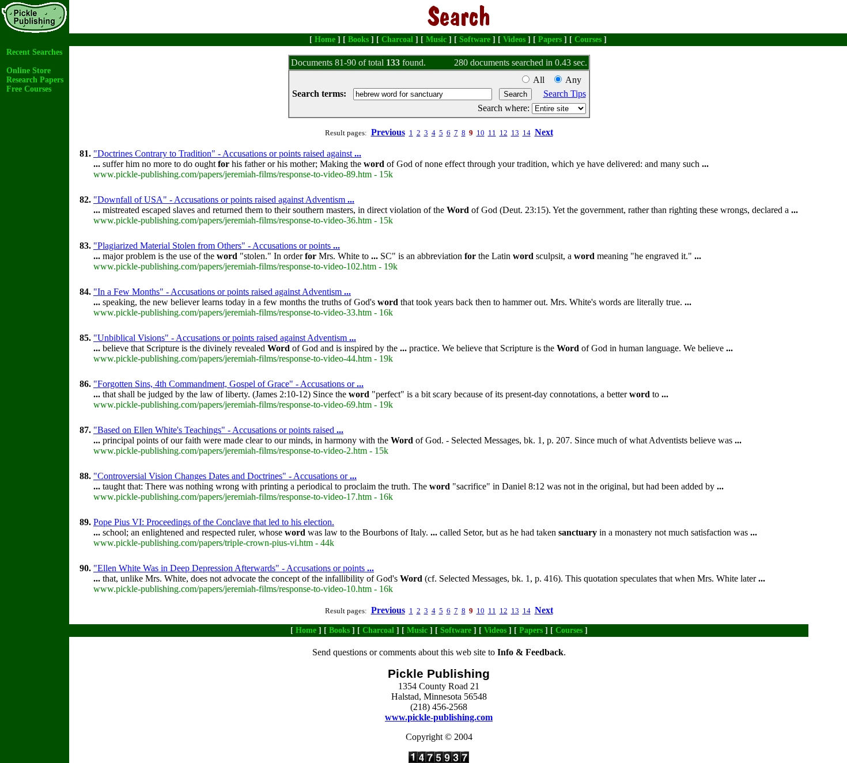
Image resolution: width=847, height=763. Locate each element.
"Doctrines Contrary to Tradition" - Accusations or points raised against (227, 153)
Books (358, 39)
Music (436, 39)
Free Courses (28, 89)
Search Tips (564, 93)
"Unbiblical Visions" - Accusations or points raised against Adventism (224, 338)
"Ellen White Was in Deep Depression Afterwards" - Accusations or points (233, 568)
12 (504, 132)
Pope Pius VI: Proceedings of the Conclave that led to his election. (213, 522)
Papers (550, 39)
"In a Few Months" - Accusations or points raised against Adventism (222, 292)
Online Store (28, 70)
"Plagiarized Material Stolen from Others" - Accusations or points (216, 245)
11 (492, 132)
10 (481, 132)
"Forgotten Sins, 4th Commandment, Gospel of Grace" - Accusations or (228, 384)
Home (325, 39)
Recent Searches (34, 52)
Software (474, 39)
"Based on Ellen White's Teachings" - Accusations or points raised (218, 430)
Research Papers (34, 79)
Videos (514, 39)
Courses (588, 39)
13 (515, 132)
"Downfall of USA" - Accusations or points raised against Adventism (223, 199)
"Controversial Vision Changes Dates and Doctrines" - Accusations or (225, 476)
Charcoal (397, 39)
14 (527, 132)
